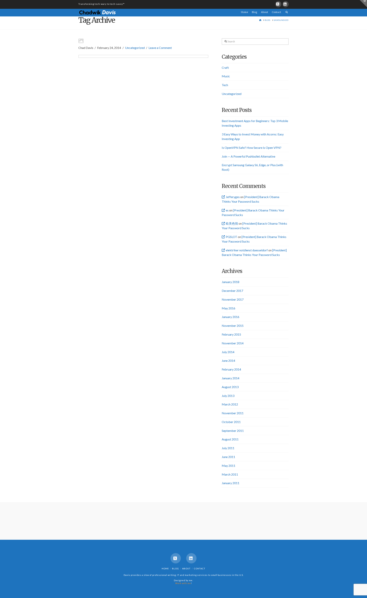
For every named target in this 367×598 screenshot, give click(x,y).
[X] (278, 4)
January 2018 (230, 282)
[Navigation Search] (286, 10)
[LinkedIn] (286, 4)
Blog (175, 568)
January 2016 (230, 317)
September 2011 (233, 430)
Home (165, 568)
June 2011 (228, 457)
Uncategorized (135, 47)
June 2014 (228, 360)
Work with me (183, 583)
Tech (225, 85)
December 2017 (232, 290)
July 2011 (228, 448)
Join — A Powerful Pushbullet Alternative (248, 156)
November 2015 (233, 325)
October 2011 (231, 422)
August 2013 (230, 387)
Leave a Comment (160, 47)
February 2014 (231, 369)
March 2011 (230, 474)
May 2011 (228, 465)
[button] (363, 3)
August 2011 (230, 439)
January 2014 (230, 378)
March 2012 (230, 404)
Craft (225, 67)
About (186, 568)
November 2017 (233, 299)
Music (226, 76)
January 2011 (230, 483)
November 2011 (233, 413)
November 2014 (233, 343)
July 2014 (228, 352)
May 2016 (228, 308)
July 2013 (228, 395)
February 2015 (231, 334)
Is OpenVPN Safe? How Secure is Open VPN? (251, 147)
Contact (199, 568)
